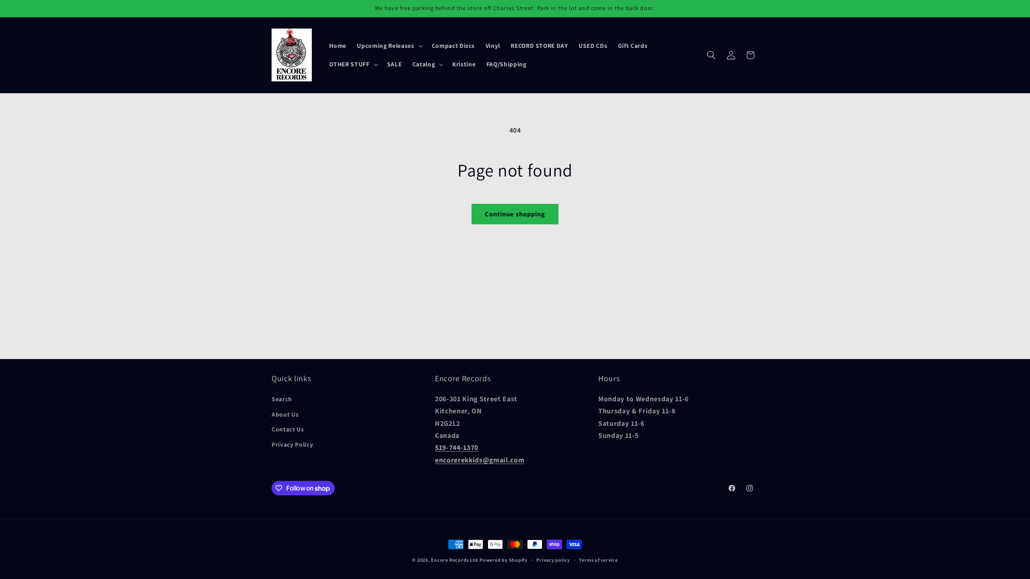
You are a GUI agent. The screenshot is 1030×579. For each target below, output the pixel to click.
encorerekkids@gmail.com (479, 459)
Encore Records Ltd (454, 560)
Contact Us (288, 429)
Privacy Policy (292, 444)
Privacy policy (553, 560)
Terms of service (598, 560)
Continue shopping (515, 213)
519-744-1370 (456, 447)
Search (282, 399)
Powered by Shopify (503, 560)
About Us (285, 414)
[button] (389, 46)
